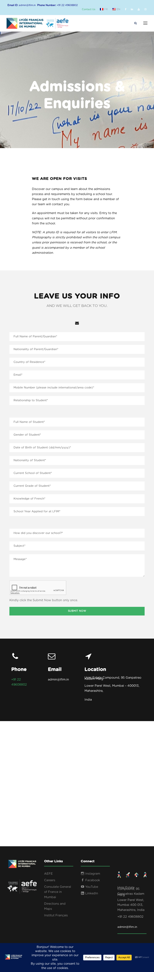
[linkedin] (132, 9)
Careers (49, 880)
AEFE (48, 873)
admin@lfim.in (127, 927)
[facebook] (125, 9)
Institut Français (56, 915)
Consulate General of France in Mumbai (57, 892)
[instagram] (145, 9)
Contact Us (88, 9)
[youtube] (139, 9)
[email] (77, 323)
